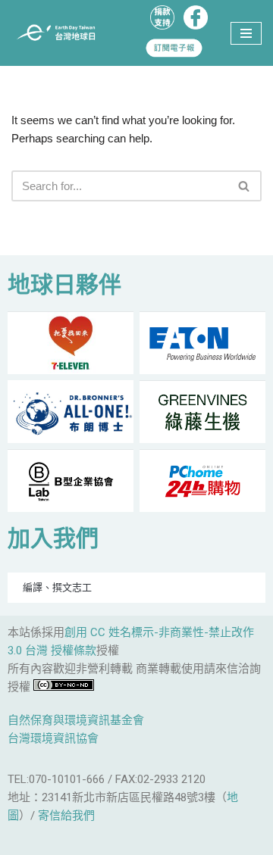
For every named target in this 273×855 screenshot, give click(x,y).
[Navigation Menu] (246, 33)
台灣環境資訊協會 (53, 738)
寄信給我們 (66, 815)
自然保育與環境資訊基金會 (76, 720)
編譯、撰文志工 (57, 587)
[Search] (245, 185)
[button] (243, 186)
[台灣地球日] (60, 33)
